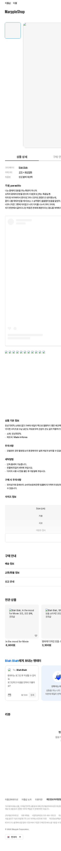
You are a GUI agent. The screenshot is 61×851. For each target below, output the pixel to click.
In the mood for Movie (17, 641)
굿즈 (21, 172)
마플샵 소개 (26, 799)
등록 (32, 695)
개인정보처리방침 (53, 799)
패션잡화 (28, 172)
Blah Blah (23, 167)
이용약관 (38, 799)
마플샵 (7, 3)
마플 (15, 3)
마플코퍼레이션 (11, 799)
